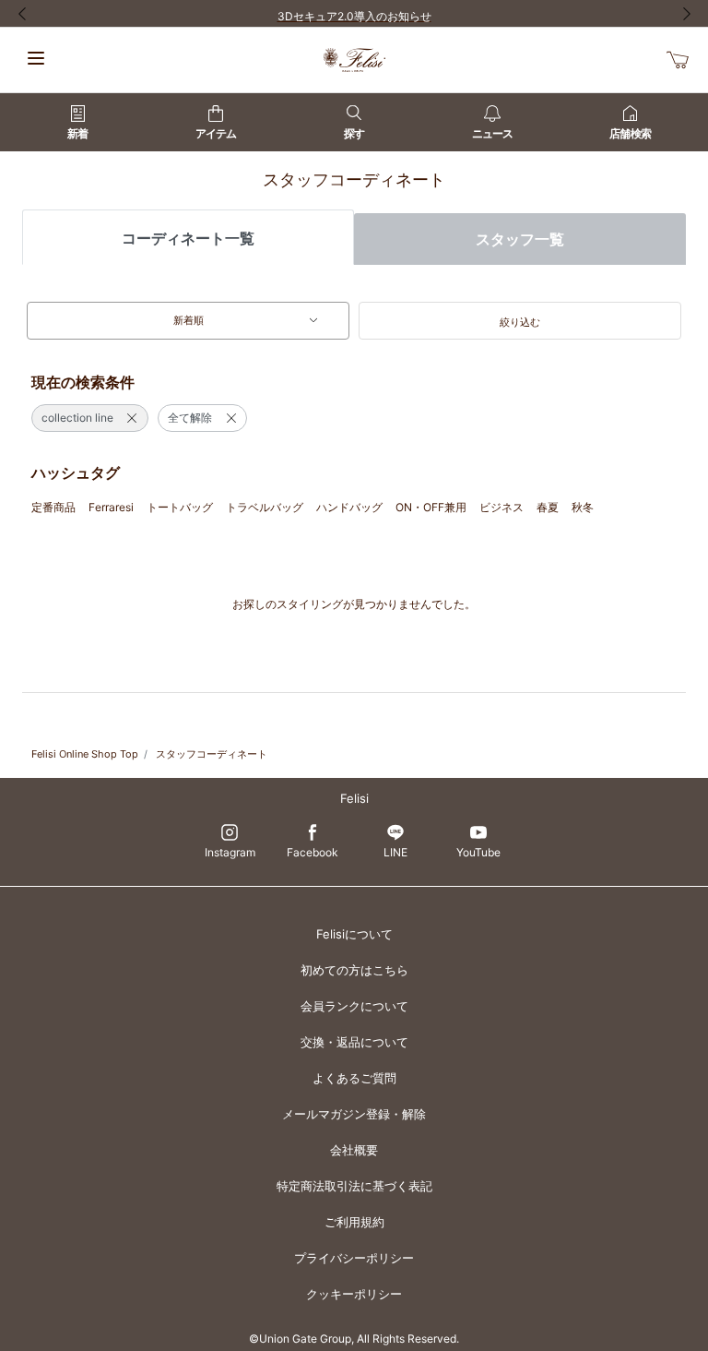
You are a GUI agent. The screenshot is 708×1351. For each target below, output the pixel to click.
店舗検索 (629, 133)
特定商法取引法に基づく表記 (354, 1185)
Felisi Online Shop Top (84, 753)
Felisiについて (354, 934)
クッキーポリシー (354, 1293)
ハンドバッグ (349, 507)
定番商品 (53, 507)
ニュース (492, 133)
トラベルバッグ (264, 507)
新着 (77, 133)
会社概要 (354, 1149)
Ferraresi (111, 507)
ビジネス (501, 507)
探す (354, 133)
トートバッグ (180, 507)
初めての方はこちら (354, 969)
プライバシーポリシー (354, 1257)
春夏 (548, 507)
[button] (520, 321)
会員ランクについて (354, 1005)
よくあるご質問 (354, 1077)
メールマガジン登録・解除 (354, 1113)
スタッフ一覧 (520, 239)
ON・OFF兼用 (430, 507)
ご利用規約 (354, 1221)
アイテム (215, 133)
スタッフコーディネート (211, 753)
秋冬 (583, 507)
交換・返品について (354, 1041)
